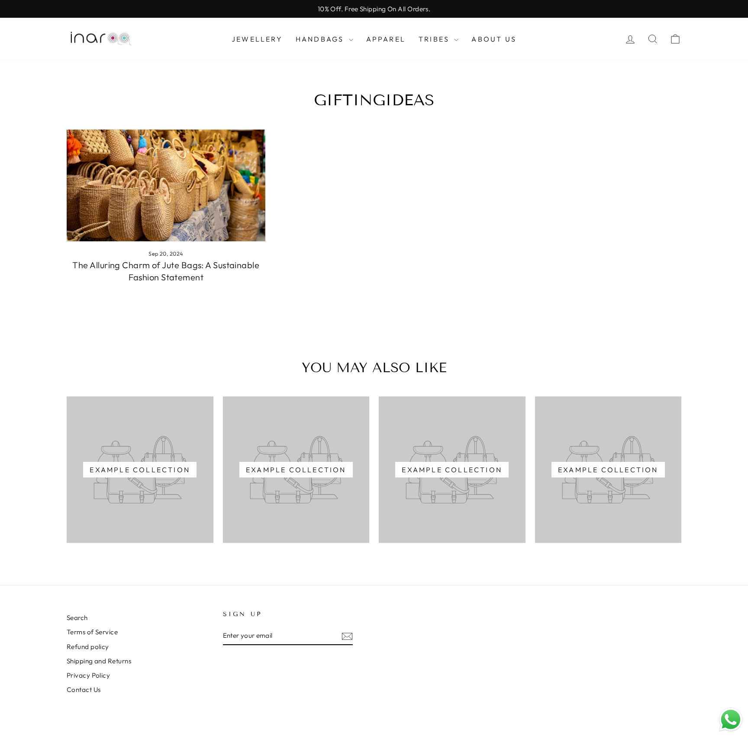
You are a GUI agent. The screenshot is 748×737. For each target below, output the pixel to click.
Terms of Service (92, 632)
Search (77, 618)
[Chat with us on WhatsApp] (730, 719)
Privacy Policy (88, 675)
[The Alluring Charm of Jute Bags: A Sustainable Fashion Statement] (166, 185)
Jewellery (257, 39)
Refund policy (88, 647)
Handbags (321, 39)
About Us (493, 39)
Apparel (386, 39)
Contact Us (84, 689)
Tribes (435, 39)
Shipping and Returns (99, 661)
